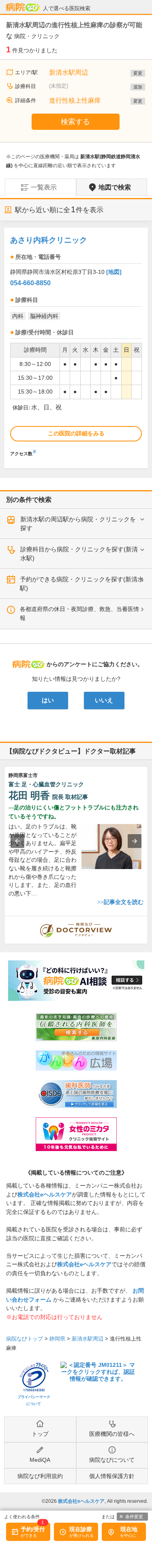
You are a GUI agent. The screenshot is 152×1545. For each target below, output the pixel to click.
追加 (137, 86)
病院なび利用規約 (40, 1476)
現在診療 (80, 1529)
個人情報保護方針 (112, 1476)
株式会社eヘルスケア (44, 1194)
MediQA (40, 1460)
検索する (75, 122)
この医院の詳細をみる (76, 433)
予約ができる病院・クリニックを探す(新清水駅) (81, 584)
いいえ (104, 700)
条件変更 (134, 1516)
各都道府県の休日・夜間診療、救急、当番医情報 (79, 613)
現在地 (128, 1529)
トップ (40, 1434)
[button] (17, 841)
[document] (76, 343)
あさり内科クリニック (48, 240)
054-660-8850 (30, 283)
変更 (137, 73)
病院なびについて (112, 1460)
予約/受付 (33, 1529)
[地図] (114, 272)
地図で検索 (114, 187)
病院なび (23, 7)
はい (48, 700)
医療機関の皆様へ (112, 1434)
